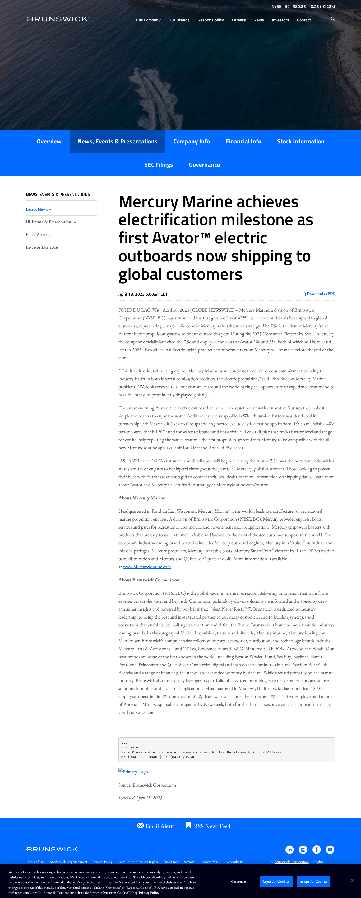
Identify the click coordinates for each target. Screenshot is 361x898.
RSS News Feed (212, 826)
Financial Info (243, 141)
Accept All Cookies (313, 881)
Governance (204, 164)
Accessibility (234, 862)
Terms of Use (35, 862)
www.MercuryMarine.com (147, 566)
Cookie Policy (210, 862)
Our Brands (179, 20)
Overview (49, 141)
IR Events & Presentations (49, 221)
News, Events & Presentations (117, 141)
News (259, 20)
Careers (239, 20)
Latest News (37, 209)
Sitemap (189, 862)
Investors (280, 20)
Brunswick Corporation (292, 861)
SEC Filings (158, 164)
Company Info (191, 141)
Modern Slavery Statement (68, 862)
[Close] (352, 880)
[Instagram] (303, 852)
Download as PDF (320, 293)
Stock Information (301, 141)
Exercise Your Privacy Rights (138, 862)
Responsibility (211, 20)
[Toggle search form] (333, 19)
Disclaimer (171, 862)
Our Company (148, 20)
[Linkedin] (290, 852)
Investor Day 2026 (42, 247)
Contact (304, 20)
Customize (238, 881)
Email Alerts (36, 234)
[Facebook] (317, 852)
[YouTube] (330, 852)
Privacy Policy (102, 862)
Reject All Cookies (275, 881)
